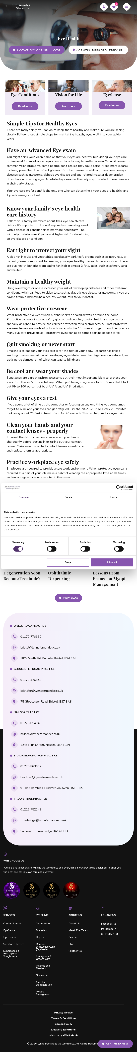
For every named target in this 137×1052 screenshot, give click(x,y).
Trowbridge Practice (30, 798)
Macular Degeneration (44, 983)
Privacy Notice (63, 1012)
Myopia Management (43, 993)
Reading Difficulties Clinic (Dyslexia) (45, 947)
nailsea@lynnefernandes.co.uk (40, 734)
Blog (71, 944)
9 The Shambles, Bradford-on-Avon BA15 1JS (51, 788)
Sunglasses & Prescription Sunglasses (11, 954)
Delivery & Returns (63, 1029)
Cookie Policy (63, 1024)
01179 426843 (30, 680)
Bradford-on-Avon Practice (35, 755)
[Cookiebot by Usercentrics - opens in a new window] (118, 487)
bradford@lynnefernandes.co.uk (41, 777)
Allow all (112, 562)
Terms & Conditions (63, 1018)
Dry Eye (40, 937)
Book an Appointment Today (38, 50)
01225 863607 (30, 766)
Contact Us (75, 951)
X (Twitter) (107, 934)
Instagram (107, 929)
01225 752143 (30, 809)
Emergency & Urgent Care (43, 957)
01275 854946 (30, 723)
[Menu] (126, 6)
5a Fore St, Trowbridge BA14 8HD (44, 831)
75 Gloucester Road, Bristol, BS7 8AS (46, 702)
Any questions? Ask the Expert (100, 50)
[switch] (51, 549)
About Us (74, 923)
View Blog (70, 598)
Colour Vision (43, 923)
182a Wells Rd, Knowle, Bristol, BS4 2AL (48, 658)
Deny (68, 562)
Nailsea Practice (26, 712)
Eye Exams (9, 937)
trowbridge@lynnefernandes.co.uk (43, 820)
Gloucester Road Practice (34, 669)
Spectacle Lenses (13, 944)
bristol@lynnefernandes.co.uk (40, 648)
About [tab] (113, 497)
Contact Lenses (12, 923)
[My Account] (104, 6)
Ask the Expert (117, 1043)
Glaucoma (41, 975)
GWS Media (70, 1035)
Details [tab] (68, 497)
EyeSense (9, 930)
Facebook (106, 923)
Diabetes (41, 930)
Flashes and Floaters (43, 967)
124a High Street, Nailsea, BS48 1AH (46, 745)
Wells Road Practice (30, 625)
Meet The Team (78, 930)
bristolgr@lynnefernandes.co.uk (41, 691)
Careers (73, 937)
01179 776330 (30, 637)
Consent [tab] (24, 497)
